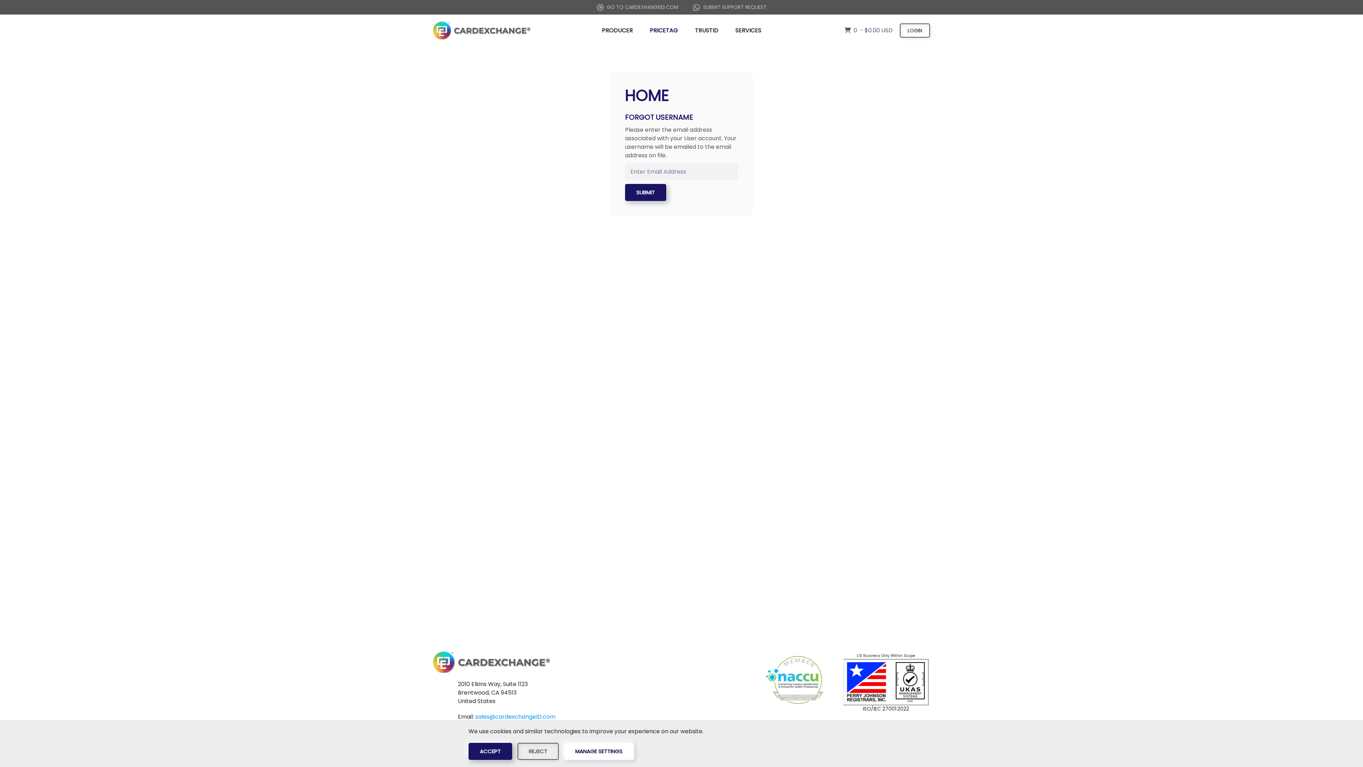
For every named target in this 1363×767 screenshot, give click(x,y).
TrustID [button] (706, 30)
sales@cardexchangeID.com (515, 717)
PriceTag (664, 30)
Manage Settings (599, 751)
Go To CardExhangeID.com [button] (642, 7)
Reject (538, 751)
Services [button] (748, 30)
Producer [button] (617, 30)
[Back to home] (481, 31)
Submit (645, 192)
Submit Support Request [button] (735, 7)
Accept (490, 751)
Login (915, 30)
